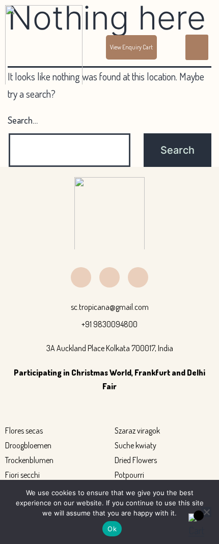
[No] (206, 512)
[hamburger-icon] (196, 47)
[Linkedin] (109, 277)
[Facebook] (81, 277)
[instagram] (138, 277)
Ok (112, 529)
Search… (23, 120)
